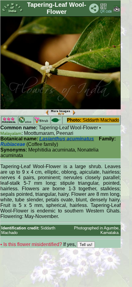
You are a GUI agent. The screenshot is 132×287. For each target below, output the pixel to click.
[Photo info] (117, 10)
